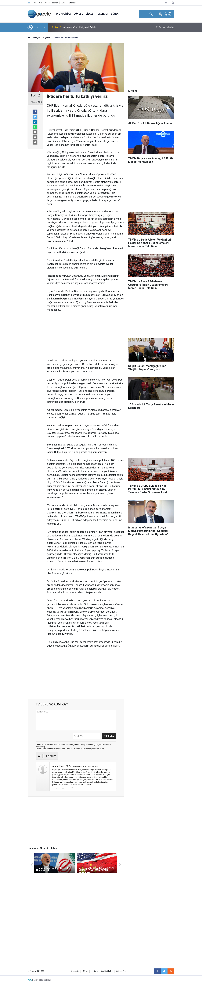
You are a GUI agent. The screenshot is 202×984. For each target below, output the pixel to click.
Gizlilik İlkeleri (107, 971)
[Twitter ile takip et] (164, 971)
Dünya (114, 13)
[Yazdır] (35, 137)
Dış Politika (63, 13)
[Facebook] (35, 112)
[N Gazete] (39, 13)
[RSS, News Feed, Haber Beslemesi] (171, 971)
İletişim (95, 971)
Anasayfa (75, 971)
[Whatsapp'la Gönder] (35, 127)
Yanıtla (57, 788)
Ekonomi (103, 13)
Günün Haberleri (51, 3)
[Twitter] (35, 117)
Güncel (78, 13)
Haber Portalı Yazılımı (41, 980)
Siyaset (90, 13)
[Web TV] (166, 2)
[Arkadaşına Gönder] (35, 132)
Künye (85, 971)
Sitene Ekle (73, 3)
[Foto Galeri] (172, 2)
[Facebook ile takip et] (157, 971)
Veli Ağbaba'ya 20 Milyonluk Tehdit (79, 27)
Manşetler (38, 3)
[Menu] (142, 14)
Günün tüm (165, 27)
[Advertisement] (15, 80)
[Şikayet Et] (112, 788)
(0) (65, 788)
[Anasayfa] (29, 3)
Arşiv (63, 3)
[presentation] (37, 27)
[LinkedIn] (35, 122)
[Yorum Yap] (35, 142)
